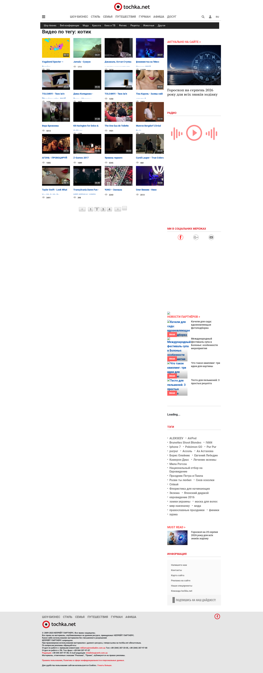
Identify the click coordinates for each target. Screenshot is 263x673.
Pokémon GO (193, 447)
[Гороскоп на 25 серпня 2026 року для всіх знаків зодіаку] (177, 537)
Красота (96, 25)
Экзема (174, 493)
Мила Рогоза (178, 464)
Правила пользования (52, 660)
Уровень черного (113, 157)
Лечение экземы (204, 459)
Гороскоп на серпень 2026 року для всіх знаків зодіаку (192, 92)
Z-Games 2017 (81, 157)
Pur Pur (211, 447)
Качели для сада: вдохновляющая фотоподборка (201, 324)
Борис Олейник (179, 455)
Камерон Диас (179, 459)
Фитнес (123, 25)
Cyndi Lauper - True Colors (150, 157)
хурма (173, 514)
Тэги (171, 427)
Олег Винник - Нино (146, 189)
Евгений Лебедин (206, 455)
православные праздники (186, 510)
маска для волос (206, 501)
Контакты (176, 570)
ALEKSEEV (176, 438)
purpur (173, 451)
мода (197, 506)
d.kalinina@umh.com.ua (97, 653)
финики (214, 510)
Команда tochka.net (181, 591)
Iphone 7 (175, 447)
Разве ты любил (180, 480)
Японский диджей (196, 493)
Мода (86, 25)
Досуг (171, 16)
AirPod (192, 438)
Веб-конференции (69, 25)
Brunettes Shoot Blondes (185, 442)
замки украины (179, 501)
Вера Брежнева (50, 125)
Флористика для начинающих (189, 488)
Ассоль (187, 451)
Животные (148, 25)
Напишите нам (179, 565)
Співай (173, 484)
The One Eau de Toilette (117, 125)
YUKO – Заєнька (113, 189)
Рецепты (135, 25)
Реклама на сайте (180, 580)
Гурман (144, 16)
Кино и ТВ (109, 25)
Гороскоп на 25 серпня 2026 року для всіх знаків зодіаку (204, 535)
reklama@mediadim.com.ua (92, 648)
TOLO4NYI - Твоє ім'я (116, 93)
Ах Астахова (205, 451)
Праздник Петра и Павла (186, 475)
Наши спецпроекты (181, 585)
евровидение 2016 (181, 497)
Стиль (95, 16)
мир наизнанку (179, 506)
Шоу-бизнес (79, 16)
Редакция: (47, 653)
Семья (108, 16)
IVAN (209, 442)
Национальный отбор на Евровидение (186, 469)
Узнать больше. (104, 665)
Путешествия (125, 16)
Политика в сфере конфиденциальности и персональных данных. (94, 660)
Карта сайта (177, 575)
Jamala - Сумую (82, 61)
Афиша (158, 16)
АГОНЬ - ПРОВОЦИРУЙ (54, 157)
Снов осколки (205, 480)
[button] (210, 17)
